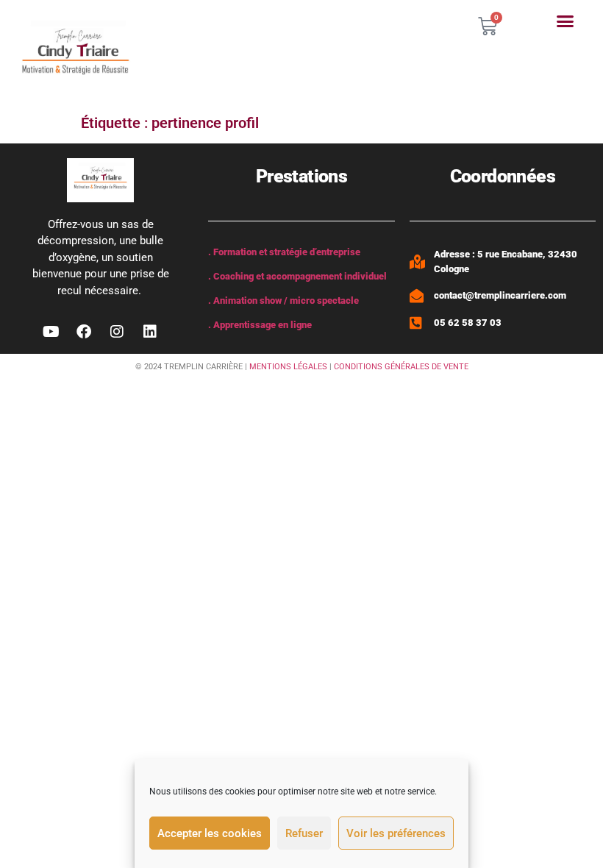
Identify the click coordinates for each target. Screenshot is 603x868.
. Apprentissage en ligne (260, 324)
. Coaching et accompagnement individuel (297, 276)
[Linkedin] (150, 331)
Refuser (304, 833)
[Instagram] (117, 331)
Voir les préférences (396, 833)
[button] (565, 21)
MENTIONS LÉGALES (288, 366)
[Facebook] (84, 331)
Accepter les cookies (209, 833)
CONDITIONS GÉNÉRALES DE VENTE (401, 366)
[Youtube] (50, 331)
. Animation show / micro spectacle (283, 300)
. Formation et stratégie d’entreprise (284, 251)
